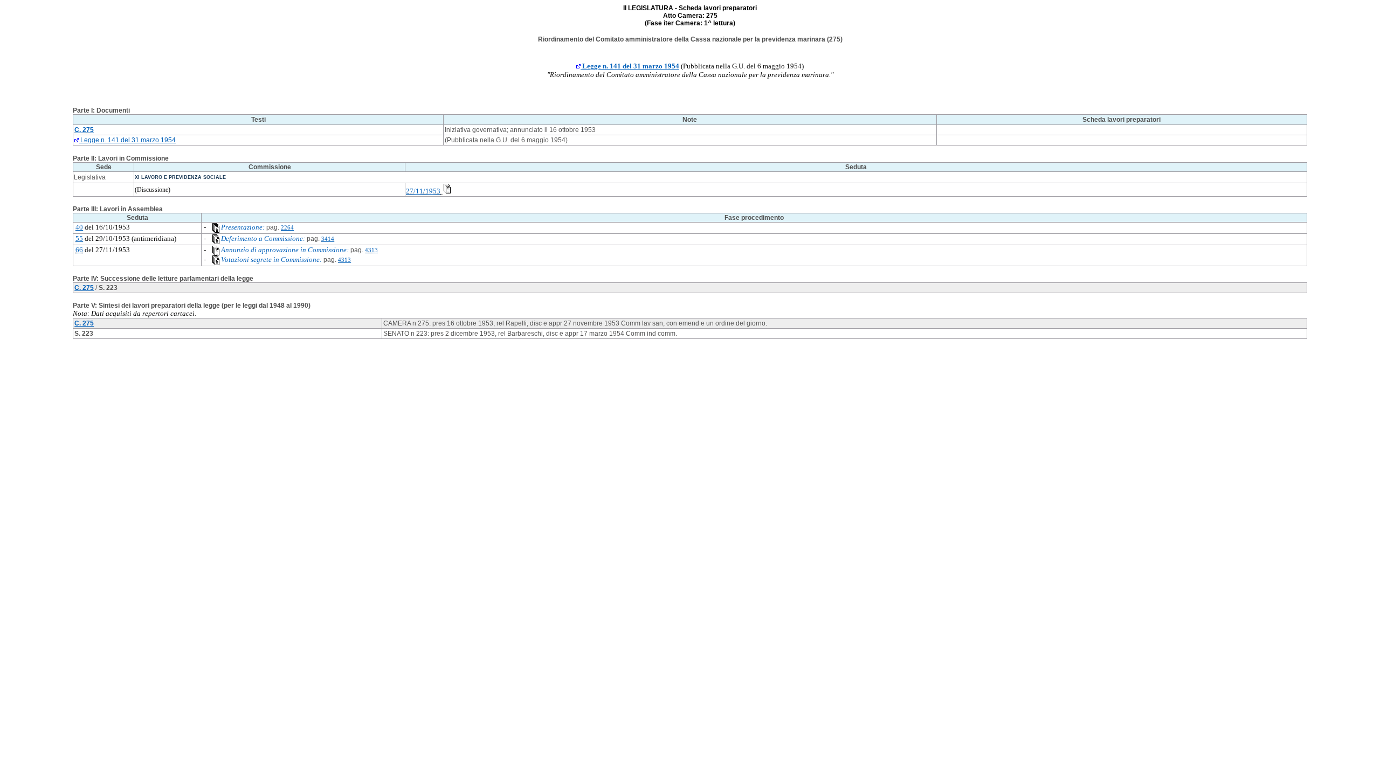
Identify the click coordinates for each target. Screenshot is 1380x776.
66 (79, 250)
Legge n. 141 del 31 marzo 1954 (630, 66)
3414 (327, 239)
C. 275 (84, 288)
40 (79, 227)
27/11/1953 (423, 191)
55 (79, 238)
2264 (287, 228)
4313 (371, 250)
